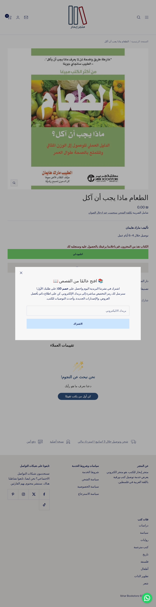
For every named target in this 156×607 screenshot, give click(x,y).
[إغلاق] (21, 272)
